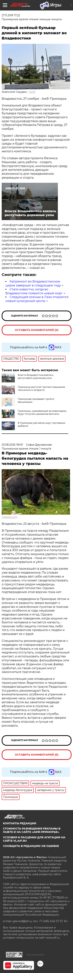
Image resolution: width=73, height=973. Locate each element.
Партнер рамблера (35, 955)
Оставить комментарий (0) (36, 330)
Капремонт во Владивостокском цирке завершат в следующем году (33, 283)
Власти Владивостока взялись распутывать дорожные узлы (36, 376)
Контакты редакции (19, 823)
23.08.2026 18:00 (12, 444)
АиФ (32, 92)
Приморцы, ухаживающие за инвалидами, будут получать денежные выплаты (42, 412)
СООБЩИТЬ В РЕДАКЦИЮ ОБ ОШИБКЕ (31, 846)
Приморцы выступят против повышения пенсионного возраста (41, 388)
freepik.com (9, 517)
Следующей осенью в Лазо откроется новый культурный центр (37, 299)
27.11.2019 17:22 (11, 15)
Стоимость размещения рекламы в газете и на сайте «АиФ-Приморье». (31, 830)
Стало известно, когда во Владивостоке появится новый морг (34, 291)
